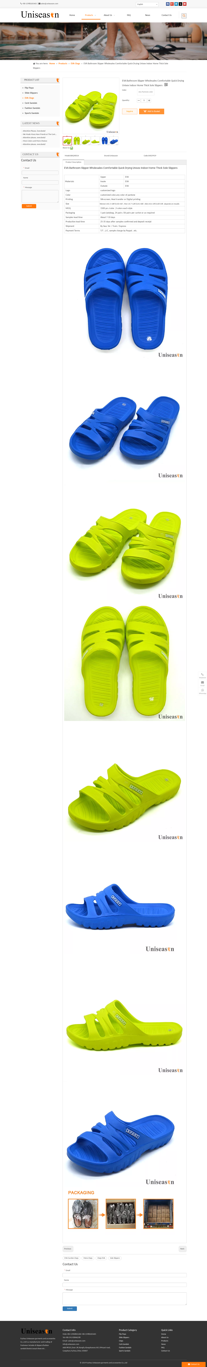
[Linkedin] (176, 4)
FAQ (162, 1348)
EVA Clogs (29, 98)
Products (164, 1341)
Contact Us (165, 1351)
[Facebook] (168, 4)
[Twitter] (180, 4)
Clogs (121, 1341)
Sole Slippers (115, 1258)
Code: (146, 156)
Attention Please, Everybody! (34, 131)
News (163, 1344)
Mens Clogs (88, 1258)
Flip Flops (29, 88)
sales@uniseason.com (49, 4)
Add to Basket (154, 111)
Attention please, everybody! (34, 138)
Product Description (73, 162)
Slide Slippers (31, 93)
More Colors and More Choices (35, 141)
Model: (67, 156)
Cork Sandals (31, 103)
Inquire (129, 111)
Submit (29, 206)
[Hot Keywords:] (184, 15)
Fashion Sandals (32, 108)
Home (163, 1334)
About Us (164, 1338)
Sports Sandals (32, 113)
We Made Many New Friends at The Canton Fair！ (40, 134)
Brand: (107, 156)
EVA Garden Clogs (71, 1258)
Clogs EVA (101, 1258)
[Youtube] (184, 4)
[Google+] (172, 4)
